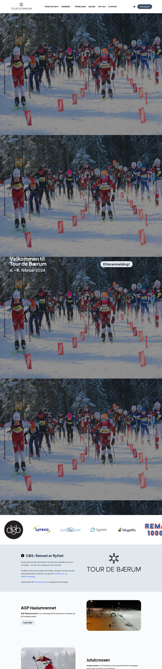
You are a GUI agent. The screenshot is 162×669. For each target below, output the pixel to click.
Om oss (102, 6)
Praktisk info (52, 6)
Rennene (65, 6)
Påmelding (80, 6)
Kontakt (112, 6)
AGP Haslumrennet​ (38, 607)
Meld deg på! (145, 7)
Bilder (92, 6)
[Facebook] (134, 7)
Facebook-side (40, 582)
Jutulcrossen (98, 660)
